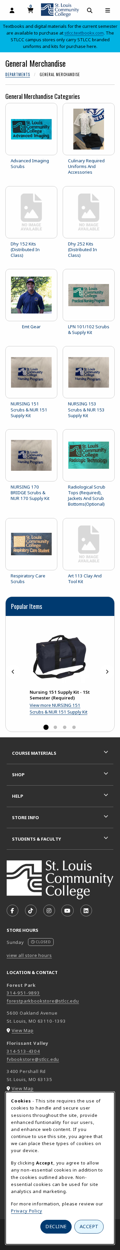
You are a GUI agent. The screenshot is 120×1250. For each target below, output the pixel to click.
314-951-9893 (23, 993)
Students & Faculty (36, 839)
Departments (17, 74)
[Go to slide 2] (55, 728)
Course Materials (34, 753)
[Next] (107, 672)
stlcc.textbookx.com (84, 33)
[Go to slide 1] (46, 728)
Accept (89, 1226)
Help (17, 796)
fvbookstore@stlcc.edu (33, 1059)
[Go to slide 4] (74, 728)
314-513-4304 (23, 1051)
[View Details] (60, 653)
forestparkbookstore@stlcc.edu (43, 1001)
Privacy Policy (26, 1211)
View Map (23, 1030)
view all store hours (29, 955)
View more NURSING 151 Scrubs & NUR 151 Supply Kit (58, 708)
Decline (56, 1226)
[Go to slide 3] (65, 728)
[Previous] (13, 672)
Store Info (25, 817)
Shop (18, 775)
